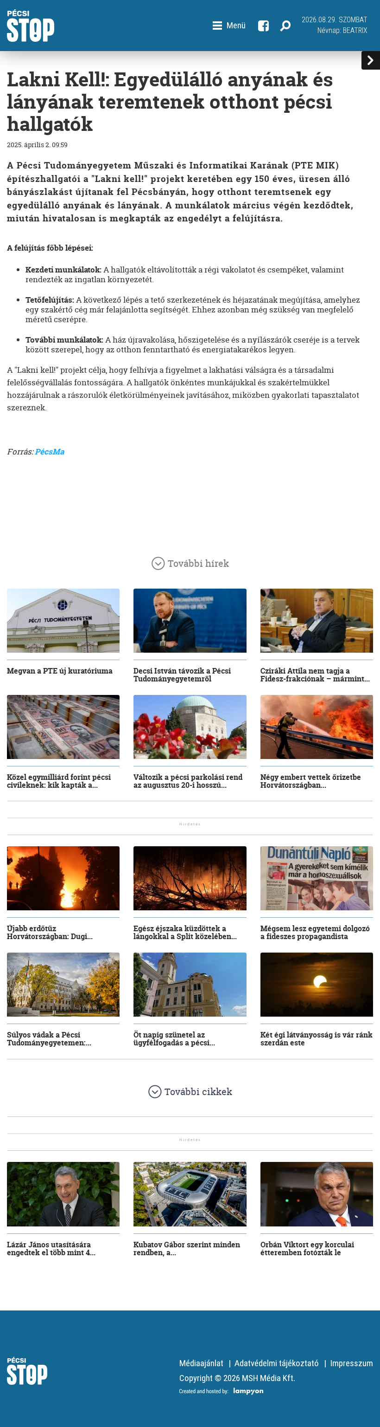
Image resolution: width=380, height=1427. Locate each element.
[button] (229, 25)
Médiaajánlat (201, 1363)
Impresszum (351, 1363)
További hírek (198, 563)
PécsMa (49, 451)
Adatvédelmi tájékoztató (276, 1363)
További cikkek (198, 1091)
